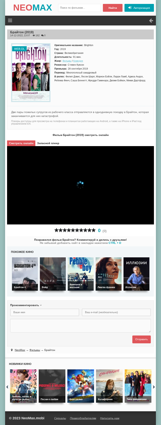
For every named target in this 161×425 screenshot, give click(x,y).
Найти (113, 7)
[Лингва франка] (109, 274)
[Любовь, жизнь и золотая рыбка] (23, 386)
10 (93, 230)
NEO (32, 8)
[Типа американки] (138, 386)
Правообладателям (83, 418)
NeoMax (20, 350)
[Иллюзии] (136, 274)
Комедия (78, 61)
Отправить (141, 339)
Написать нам (109, 418)
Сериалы (60, 418)
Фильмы (66, 61)
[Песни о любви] (52, 386)
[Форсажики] (80, 386)
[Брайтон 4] (25, 274)
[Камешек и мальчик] (81, 274)
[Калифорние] (109, 386)
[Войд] (53, 274)
